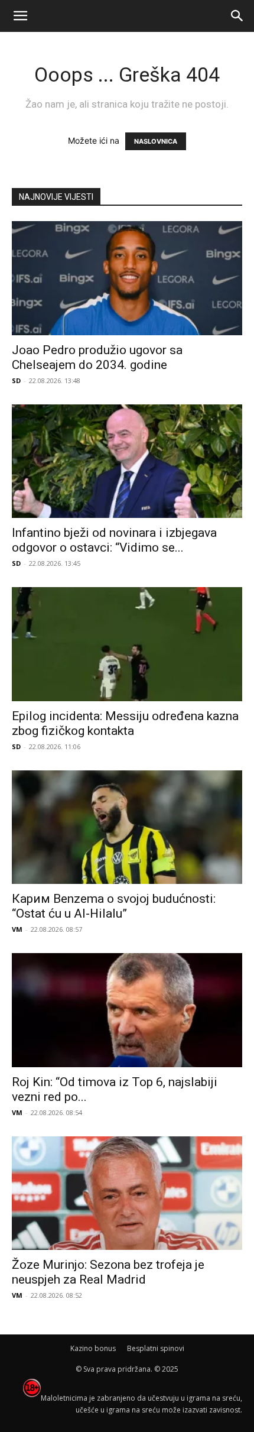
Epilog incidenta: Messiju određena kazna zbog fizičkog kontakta (125, 723)
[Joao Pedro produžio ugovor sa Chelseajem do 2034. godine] (127, 278)
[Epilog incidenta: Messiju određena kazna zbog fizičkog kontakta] (127, 644)
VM (17, 929)
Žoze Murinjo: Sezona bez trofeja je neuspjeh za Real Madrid (108, 1272)
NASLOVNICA (155, 141)
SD (16, 380)
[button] (20, 16)
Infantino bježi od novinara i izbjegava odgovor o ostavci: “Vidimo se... (114, 540)
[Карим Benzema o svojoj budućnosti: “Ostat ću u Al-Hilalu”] (127, 827)
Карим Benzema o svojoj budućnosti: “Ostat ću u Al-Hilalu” (114, 906)
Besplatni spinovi (155, 1348)
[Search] (237, 16)
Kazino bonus (93, 1348)
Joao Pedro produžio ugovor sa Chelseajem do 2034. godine (97, 357)
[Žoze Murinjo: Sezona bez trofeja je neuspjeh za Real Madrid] (127, 1193)
